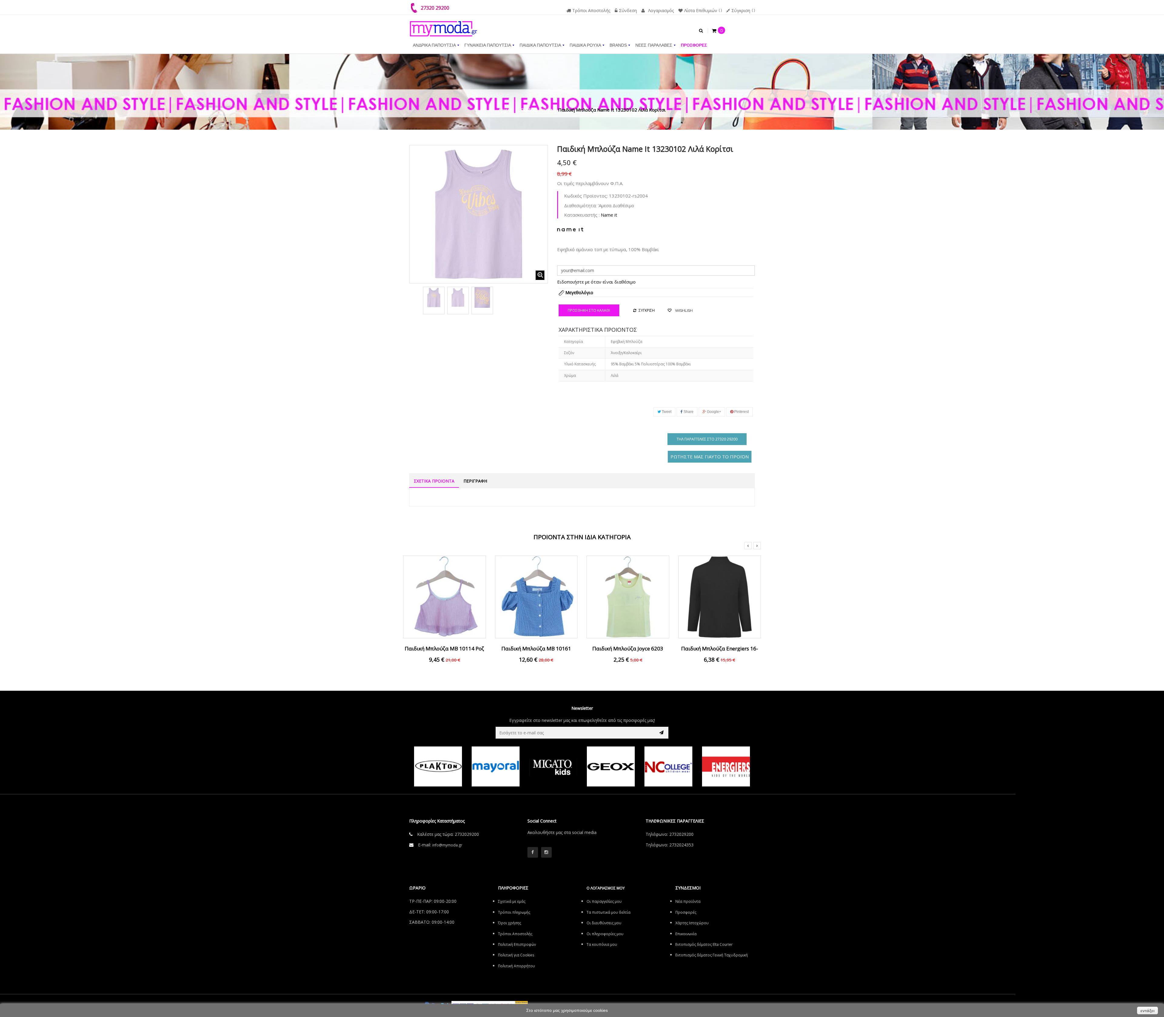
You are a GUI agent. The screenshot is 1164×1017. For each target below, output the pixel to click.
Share (688, 412)
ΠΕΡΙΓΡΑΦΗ (475, 481)
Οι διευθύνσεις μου (604, 923)
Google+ (713, 412)
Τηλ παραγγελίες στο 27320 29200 (707, 439)
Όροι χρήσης (509, 923)
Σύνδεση (628, 10)
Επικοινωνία (686, 933)
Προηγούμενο (415, 299)
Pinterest (741, 412)
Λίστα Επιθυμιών (700, 10)
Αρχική (505, 110)
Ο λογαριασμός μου (606, 888)
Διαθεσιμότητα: (580, 205)
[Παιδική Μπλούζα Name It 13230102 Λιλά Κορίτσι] (433, 297)
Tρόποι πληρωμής (514, 912)
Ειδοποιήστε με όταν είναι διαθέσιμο (596, 282)
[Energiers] (726, 766)
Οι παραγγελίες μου (604, 901)
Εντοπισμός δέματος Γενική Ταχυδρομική (711, 955)
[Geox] (611, 766)
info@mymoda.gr (447, 845)
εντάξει (1147, 1010)
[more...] (570, 229)
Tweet (666, 412)
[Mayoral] (495, 766)
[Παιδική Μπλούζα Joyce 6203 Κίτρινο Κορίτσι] (628, 596)
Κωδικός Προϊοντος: (586, 196)
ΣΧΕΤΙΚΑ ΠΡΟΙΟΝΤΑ (434, 481)
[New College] (668, 766)
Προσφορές (685, 912)
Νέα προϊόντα (688, 901)
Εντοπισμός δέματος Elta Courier (704, 944)
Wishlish (683, 310)
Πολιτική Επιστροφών (517, 944)
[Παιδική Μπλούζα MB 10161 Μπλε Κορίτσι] (536, 596)
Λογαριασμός (661, 10)
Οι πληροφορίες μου (605, 933)
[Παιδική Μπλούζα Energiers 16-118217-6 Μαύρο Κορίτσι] (720, 596)
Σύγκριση (740, 10)
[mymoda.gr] (443, 26)
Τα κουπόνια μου (602, 944)
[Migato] (553, 766)
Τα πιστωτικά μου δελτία (608, 912)
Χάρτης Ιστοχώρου (692, 923)
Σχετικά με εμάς (511, 901)
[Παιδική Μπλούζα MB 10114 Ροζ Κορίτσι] (444, 596)
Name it (609, 215)
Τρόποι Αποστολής (591, 10)
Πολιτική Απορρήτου (516, 966)
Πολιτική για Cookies (516, 955)
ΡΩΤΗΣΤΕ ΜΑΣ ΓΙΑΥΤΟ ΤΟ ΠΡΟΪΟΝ (710, 457)
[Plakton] (438, 766)
